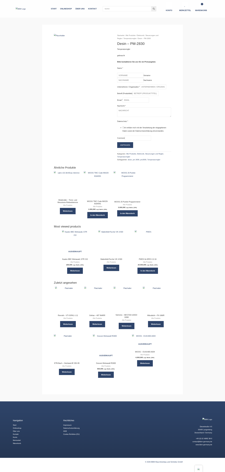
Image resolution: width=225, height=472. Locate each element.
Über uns (16, 431)
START (54, 9)
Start (14, 425)
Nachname (147, 80)
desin (130, 160)
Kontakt (16, 434)
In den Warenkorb (97, 215)
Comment (121, 138)
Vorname (146, 75)
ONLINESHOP (66, 9)
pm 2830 (136, 160)
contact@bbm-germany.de (202, 441)
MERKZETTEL (185, 10)
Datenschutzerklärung (71, 428)
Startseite (120, 35)
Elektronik (140, 35)
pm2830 (143, 160)
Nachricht (121, 106)
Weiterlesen (68, 211)
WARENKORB (201, 10)
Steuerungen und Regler (154, 154)
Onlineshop (17, 428)
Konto (15, 437)
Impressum (67, 425)
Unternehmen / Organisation (128, 87)
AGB (65, 431)
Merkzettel (17, 440)
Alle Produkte (130, 35)
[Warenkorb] (201, 5)
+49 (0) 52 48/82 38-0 (204, 438)
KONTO (169, 10)
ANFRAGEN (125, 145)
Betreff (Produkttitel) (124, 93)
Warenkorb (17, 443)
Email (120, 100)
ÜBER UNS (80, 9)
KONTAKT (92, 9)
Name (120, 68)
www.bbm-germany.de (204, 445)
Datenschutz (122, 121)
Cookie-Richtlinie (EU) (71, 434)
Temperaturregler (130, 38)
